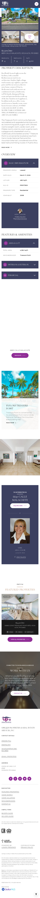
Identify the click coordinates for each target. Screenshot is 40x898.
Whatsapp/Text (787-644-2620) (9, 749)
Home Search (7, 795)
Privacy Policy (27, 847)
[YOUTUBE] (25, 779)
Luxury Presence (9, 847)
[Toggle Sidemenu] (36, 4)
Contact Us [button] (6, 804)
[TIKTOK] (20, 779)
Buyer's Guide (7, 813)
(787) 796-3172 (20, 217)
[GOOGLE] (29, 779)
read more (10, 422)
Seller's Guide (7, 816)
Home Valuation (8, 798)
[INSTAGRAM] (15, 779)
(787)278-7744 (6, 741)
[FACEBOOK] (11, 779)
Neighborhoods (8, 801)
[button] (20, 693)
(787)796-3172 (6, 745)
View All (29, 37)
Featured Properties (10, 792)
